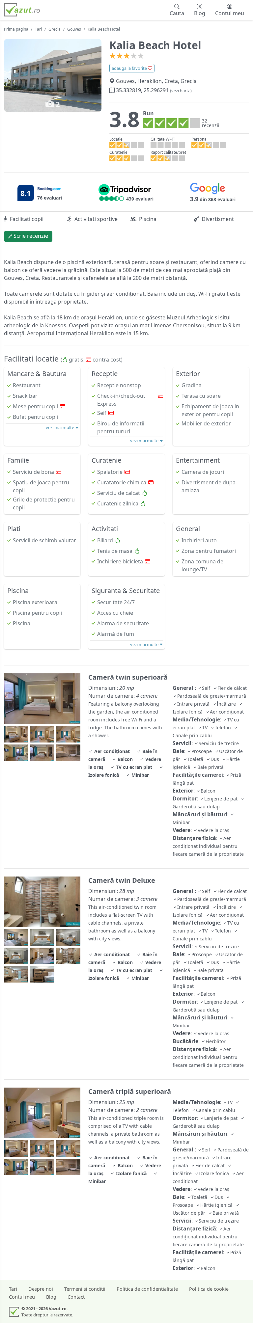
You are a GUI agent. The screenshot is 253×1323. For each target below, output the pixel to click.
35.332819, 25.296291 (153, 90)
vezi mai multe (60, 427)
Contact (76, 1297)
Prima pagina (16, 29)
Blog (51, 1297)
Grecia (54, 29)
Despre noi (40, 1289)
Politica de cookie (209, 1289)
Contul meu (22, 1297)
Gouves (74, 29)
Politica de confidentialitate (147, 1289)
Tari (38, 29)
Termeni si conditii (84, 1289)
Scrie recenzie (30, 235)
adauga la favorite (130, 68)
